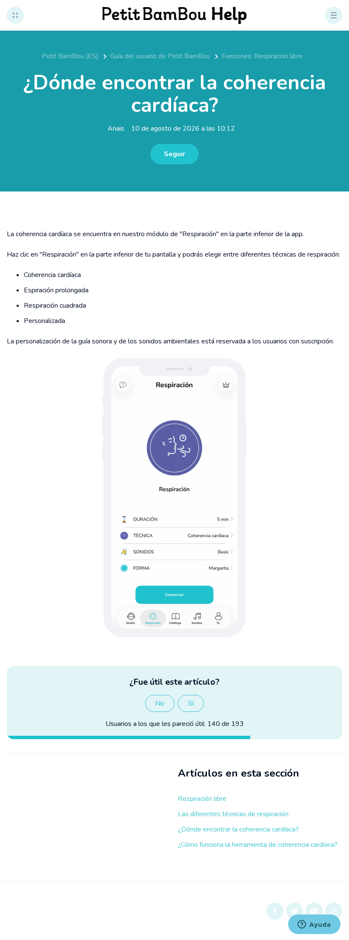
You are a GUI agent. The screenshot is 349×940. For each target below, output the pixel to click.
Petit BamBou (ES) (70, 56)
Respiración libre (202, 798)
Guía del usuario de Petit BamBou (160, 56)
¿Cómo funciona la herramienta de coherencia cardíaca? (258, 844)
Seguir (174, 154)
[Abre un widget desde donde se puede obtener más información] (314, 925)
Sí (191, 703)
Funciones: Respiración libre (262, 56)
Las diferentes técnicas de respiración (233, 814)
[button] (15, 15)
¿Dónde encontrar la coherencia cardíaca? (238, 829)
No (159, 703)
